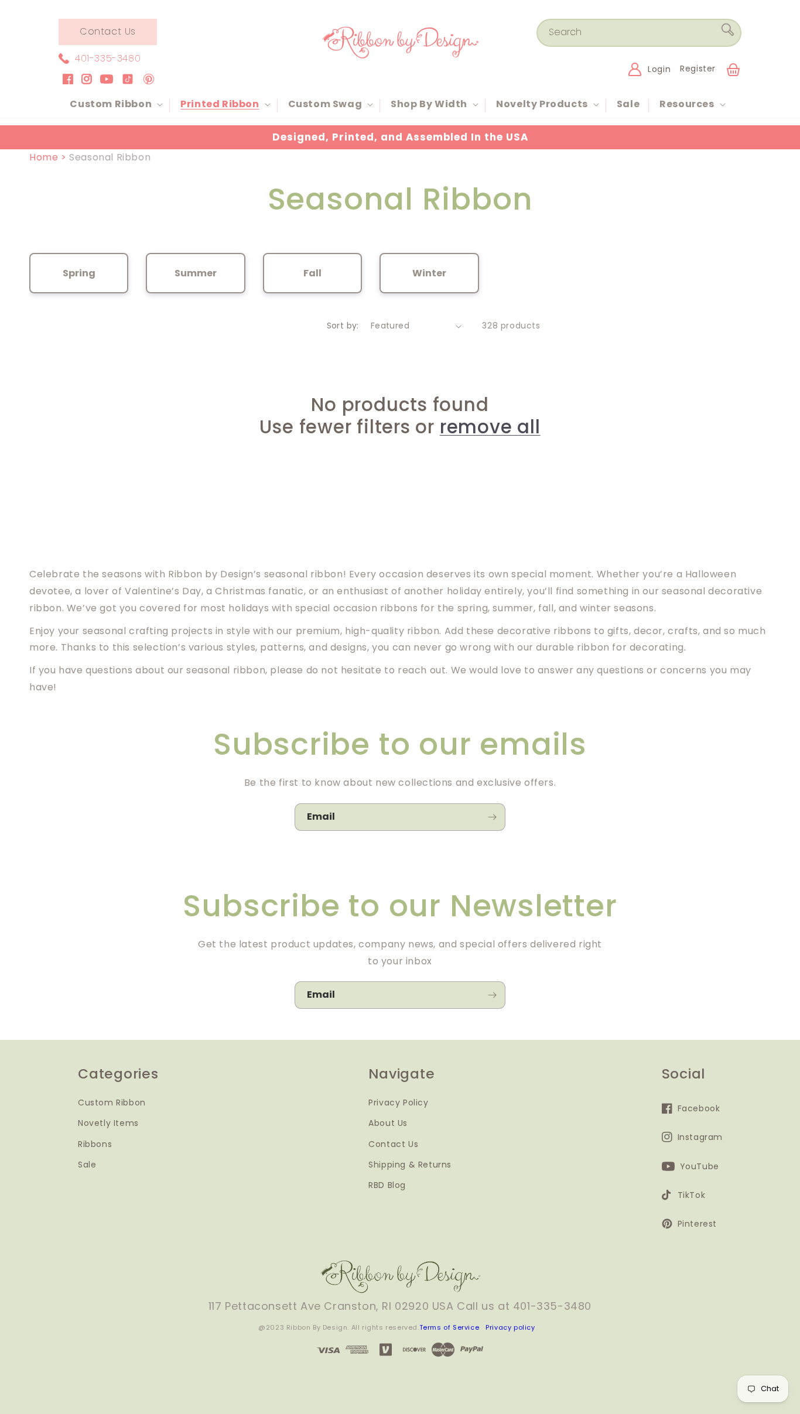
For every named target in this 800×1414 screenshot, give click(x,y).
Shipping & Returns (410, 1164)
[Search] (728, 32)
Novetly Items (108, 1123)
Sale (87, 1164)
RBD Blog (387, 1184)
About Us (388, 1123)
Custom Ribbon (112, 1102)
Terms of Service (449, 1327)
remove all (490, 427)
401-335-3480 (108, 58)
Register (698, 68)
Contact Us (108, 31)
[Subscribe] (492, 817)
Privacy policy (510, 1327)
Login (659, 69)
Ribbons (95, 1143)
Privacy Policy (398, 1102)
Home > (49, 157)
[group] (78, 273)
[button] (115, 104)
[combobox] (638, 33)
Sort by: (343, 325)
